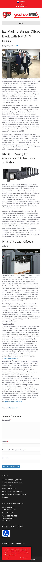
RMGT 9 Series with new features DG (15, 494)
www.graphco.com (11, 358)
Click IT (34, 559)
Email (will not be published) (13, 450)
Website (5, 458)
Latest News (13, 408)
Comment (6, 420)
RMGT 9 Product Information (12, 483)
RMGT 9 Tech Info (8, 485)
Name (5, 442)
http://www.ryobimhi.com (13, 402)
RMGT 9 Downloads (9, 488)
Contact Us (6, 520)
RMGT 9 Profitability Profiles (12, 480)
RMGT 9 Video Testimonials (12, 491)
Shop (21, 4)
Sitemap (5, 497)
